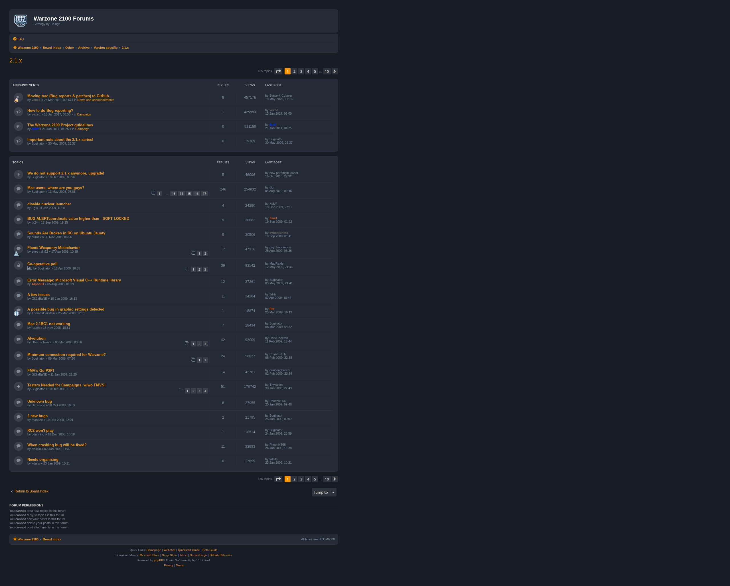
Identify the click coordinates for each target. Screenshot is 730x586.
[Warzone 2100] (22, 21)
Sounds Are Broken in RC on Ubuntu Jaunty (66, 233)
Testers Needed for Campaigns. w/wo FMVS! (66, 385)
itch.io (183, 555)
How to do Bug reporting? (50, 110)
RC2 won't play (40, 430)
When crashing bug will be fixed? (57, 445)
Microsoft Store (149, 555)
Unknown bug (39, 401)
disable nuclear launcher (49, 204)
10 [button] (327, 71)
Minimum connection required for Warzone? (66, 354)
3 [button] (301, 71)
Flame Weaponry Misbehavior (53, 248)
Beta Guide (210, 549)
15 (189, 193)
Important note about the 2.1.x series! (60, 139)
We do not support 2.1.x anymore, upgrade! (65, 173)
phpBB (158, 560)
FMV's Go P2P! (40, 370)
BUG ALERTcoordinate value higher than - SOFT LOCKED (78, 218)
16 (196, 193)
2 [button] (294, 71)
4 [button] (308, 71)
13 (173, 193)
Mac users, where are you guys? (55, 188)
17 (204, 193)
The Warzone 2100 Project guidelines (60, 125)
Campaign (84, 114)
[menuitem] (18, 39)
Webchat (169, 549)
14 (181, 193)
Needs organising (42, 459)
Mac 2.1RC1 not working (48, 324)
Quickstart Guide (189, 549)
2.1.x (15, 60)
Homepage (154, 549)
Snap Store (169, 555)
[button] (278, 71)
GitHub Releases (221, 555)
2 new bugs (37, 416)
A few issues (38, 295)
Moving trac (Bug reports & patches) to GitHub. (68, 96)
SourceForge (198, 555)
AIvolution (36, 338)
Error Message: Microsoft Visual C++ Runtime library (74, 280)
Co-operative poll (42, 264)
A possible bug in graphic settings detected (65, 309)
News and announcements (95, 100)
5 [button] (315, 71)
